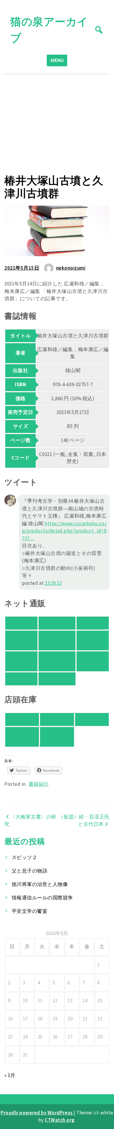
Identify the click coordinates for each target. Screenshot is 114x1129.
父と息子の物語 (30, 871)
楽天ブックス (57, 623)
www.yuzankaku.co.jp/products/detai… (64, 531)
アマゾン (21, 623)
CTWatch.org (60, 1120)
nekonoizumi (71, 268)
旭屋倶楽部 (22, 736)
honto (57, 640)
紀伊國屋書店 (22, 719)
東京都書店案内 (57, 736)
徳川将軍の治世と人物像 (40, 884)
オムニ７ (92, 623)
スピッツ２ (24, 857)
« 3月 (9, 1075)
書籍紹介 (39, 784)
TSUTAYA (57, 678)
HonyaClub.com (57, 661)
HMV (21, 678)
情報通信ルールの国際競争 (42, 897)
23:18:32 (53, 583)
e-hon (92, 661)
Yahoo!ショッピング (21, 640)
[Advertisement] (57, 124)
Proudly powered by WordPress (37, 1112)
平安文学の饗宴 (30, 911)
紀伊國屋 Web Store (21, 661)
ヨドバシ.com (92, 640)
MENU (57, 60)
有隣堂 (57, 719)
